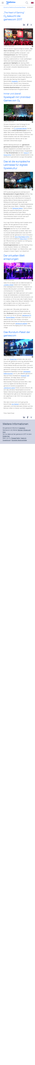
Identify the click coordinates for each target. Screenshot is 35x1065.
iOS (28, 375)
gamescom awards (21, 323)
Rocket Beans (10, 317)
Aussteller (15, 81)
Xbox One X (23, 239)
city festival (15, 404)
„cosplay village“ (9, 285)
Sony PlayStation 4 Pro (22, 237)
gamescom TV (26, 315)
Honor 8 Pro (7, 155)
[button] (24, 24)
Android (23, 375)
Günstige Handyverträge (19, 440)
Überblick (22, 428)
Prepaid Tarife (15, 438)
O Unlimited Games (20, 128)
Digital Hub (13, 359)
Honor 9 (26, 153)
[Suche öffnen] (27, 2)
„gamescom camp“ (9, 388)
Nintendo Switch (17, 208)
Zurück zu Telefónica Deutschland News (14, 7)
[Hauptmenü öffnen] (2, 2)
